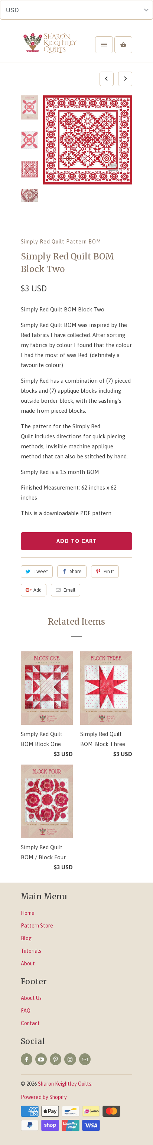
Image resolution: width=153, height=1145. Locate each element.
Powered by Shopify (44, 1097)
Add (37, 590)
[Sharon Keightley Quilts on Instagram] (70, 1059)
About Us (31, 998)
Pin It (109, 571)
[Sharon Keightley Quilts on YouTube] (41, 1059)
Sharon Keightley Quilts (64, 1084)
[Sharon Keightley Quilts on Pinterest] (55, 1059)
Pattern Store (37, 926)
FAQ (25, 1011)
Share (76, 571)
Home (28, 913)
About (28, 963)
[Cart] (123, 44)
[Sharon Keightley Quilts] (50, 47)
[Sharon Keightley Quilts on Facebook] (26, 1059)
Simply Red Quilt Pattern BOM (61, 242)
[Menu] (104, 44)
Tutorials (31, 951)
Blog (26, 938)
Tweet (40, 571)
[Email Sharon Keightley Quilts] (85, 1059)
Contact (30, 1023)
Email (69, 590)
